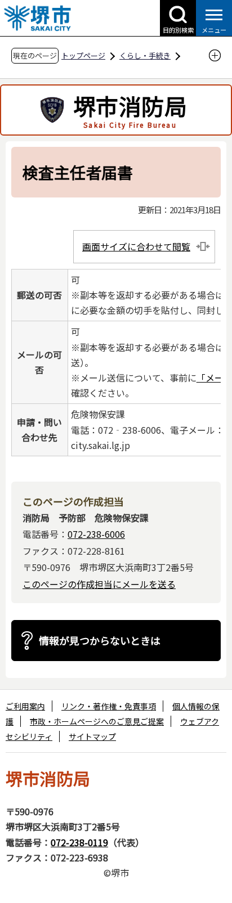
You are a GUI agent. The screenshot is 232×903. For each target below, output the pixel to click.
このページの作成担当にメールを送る (99, 584)
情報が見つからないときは (99, 640)
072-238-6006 (96, 534)
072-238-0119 (79, 842)
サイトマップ (92, 736)
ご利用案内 (25, 706)
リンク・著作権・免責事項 (108, 706)
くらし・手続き (145, 55)
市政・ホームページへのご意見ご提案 (97, 721)
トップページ (83, 55)
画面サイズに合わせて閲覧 (136, 246)
